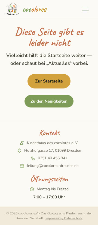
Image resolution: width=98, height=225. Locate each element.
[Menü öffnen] (87, 9)
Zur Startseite (49, 81)
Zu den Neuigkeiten (49, 101)
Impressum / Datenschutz (63, 218)
